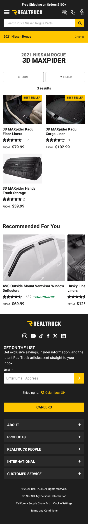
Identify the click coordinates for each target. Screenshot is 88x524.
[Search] (79, 23)
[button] (44, 424)
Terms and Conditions (44, 510)
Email (8, 369)
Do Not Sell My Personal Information (44, 496)
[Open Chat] (64, 12)
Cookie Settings (62, 503)
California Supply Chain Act (33, 503)
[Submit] (79, 378)
